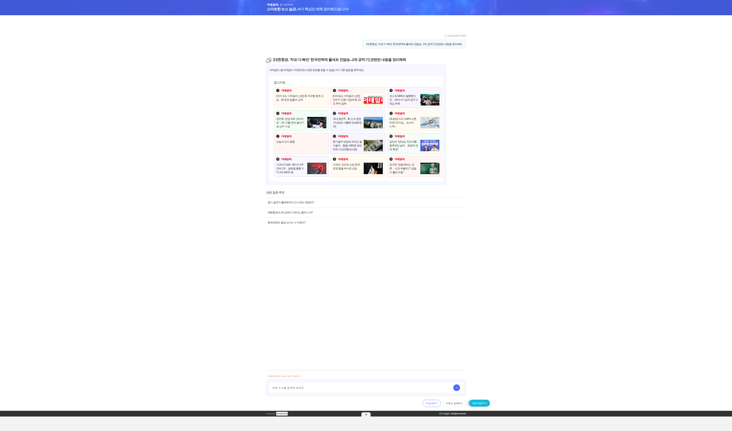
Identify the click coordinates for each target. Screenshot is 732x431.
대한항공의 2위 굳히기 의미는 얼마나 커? (290, 212)
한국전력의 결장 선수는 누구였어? (286, 222)
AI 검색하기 (432, 403)
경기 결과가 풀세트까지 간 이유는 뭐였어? (291, 202)
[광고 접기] (366, 414)
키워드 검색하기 (454, 403)
